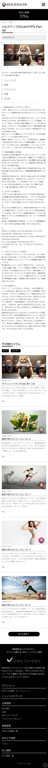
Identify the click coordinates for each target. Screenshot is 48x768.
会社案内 (6, 708)
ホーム (4, 22)
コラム (11, 22)
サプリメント (8, 686)
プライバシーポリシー (12, 719)
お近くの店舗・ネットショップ (16, 691)
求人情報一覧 (8, 755)
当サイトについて (10, 715)
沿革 (4, 712)
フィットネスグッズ (12, 696)
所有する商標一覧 (10, 731)
